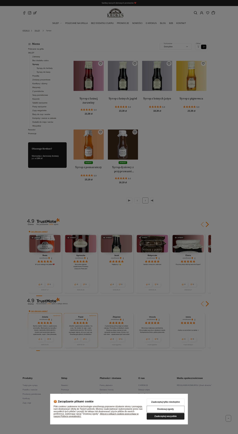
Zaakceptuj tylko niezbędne (165, 402)
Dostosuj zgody (165, 409)
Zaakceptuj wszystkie (165, 416)
